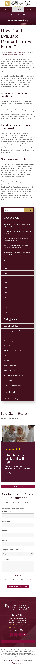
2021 (5, 293)
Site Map (11, 662)
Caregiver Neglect (9, 341)
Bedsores (6, 336)
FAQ (19, 14)
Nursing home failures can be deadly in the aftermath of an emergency (17, 254)
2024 (5, 278)
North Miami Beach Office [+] (18, 628)
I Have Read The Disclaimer (19, 580)
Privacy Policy (17, 662)
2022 (5, 288)
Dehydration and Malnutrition (13, 351)
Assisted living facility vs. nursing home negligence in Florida (16, 240)
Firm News (7, 361)
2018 (5, 308)
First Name (6, 511)
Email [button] (19, 10)
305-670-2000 (19, 625)
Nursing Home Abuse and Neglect (12, 55)
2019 (5, 303)
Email (5, 540)
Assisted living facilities (11, 326)
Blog (24, 14)
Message (5, 559)
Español (13, 14)
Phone (4, 531)
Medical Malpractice (10, 366)
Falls (5, 356)
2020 (5, 298)
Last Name (6, 521)
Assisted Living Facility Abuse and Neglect (17, 331)
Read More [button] (18, 486)
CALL (31, 10)
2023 (5, 283)
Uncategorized (8, 380)
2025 (5, 273)
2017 (5, 313)
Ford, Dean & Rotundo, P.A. (17, 53)
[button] (6, 9)
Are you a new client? (10, 550)
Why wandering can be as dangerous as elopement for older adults (16, 247)
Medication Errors (9, 371)
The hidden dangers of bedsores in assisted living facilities (17, 233)
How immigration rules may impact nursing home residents (17, 225)
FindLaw (21, 663)
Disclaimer (18, 575)
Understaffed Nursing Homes (13, 385)
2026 (5, 268)
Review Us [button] (17, 641)
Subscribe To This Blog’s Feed (13, 399)
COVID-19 (7, 346)
